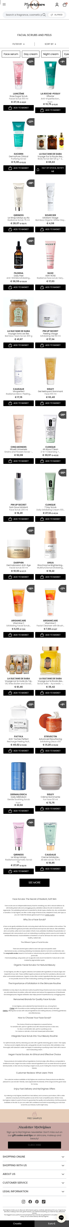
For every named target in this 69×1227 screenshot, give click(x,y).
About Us (9, 1174)
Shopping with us (15, 1165)
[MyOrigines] (34, 5)
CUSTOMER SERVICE (15, 1183)
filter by (17, 44)
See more (34, 883)
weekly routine (49, 915)
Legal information (15, 1191)
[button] (61, 1218)
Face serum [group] (11, 54)
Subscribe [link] (34, 1145)
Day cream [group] (31, 54)
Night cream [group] (51, 54)
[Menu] (5, 4)
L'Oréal (12, 1008)
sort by (49, 44)
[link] (57, 5)
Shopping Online (14, 1157)
